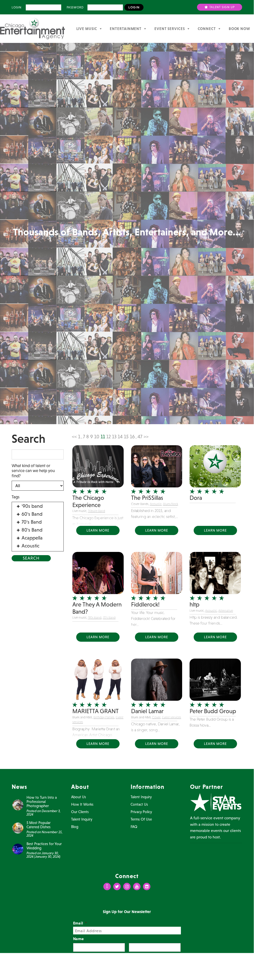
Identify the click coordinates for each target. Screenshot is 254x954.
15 (126, 436)
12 (108, 436)
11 (103, 436)
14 (120, 436)
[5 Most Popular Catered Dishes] (18, 827)
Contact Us (139, 804)
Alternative (225, 610)
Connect (207, 29)
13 (114, 436)
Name (78, 938)
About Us (78, 797)
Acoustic (156, 504)
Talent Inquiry (81, 819)
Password (75, 7)
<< (74, 436)
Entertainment (125, 29)
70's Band (109, 617)
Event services (171, 717)
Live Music (86, 29)
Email (80, 923)
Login (17, 7)
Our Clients (80, 812)
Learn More (97, 530)
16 (132, 436)
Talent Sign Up (221, 7)
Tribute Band (96, 511)
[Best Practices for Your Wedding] (18, 848)
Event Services (169, 29)
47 (140, 436)
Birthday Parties (103, 717)
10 (96, 436)
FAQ (134, 827)
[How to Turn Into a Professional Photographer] (18, 804)
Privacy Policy (141, 812)
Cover (156, 717)
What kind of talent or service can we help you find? (33, 470)
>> (145, 436)
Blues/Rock (170, 504)
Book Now (239, 29)
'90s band (94, 617)
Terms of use (141, 819)
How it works (82, 804)
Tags (16, 496)
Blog (74, 827)
